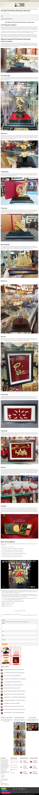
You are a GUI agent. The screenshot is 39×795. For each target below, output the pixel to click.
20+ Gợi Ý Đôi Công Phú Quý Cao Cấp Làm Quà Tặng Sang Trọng (14, 672)
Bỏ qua (35, 794)
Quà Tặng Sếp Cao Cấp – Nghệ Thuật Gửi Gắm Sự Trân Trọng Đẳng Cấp (15, 678)
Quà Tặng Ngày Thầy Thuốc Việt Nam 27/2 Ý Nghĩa (12, 703)
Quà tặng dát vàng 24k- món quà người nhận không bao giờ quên (14, 694)
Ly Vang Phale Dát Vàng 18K (25, 761)
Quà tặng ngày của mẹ (6, 9)
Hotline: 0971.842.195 (6, 792)
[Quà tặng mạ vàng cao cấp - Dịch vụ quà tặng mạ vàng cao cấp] (19, 4)
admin (8, 13)
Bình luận (3, 623)
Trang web (3, 639)
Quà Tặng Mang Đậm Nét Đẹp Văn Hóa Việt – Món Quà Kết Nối (14, 669)
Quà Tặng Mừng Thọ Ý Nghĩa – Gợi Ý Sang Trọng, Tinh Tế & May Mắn (14, 709)
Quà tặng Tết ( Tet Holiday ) (24, 9)
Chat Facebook (4, 790)
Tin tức (36, 9)
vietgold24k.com (6, 784)
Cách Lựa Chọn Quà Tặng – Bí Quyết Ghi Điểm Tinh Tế (12, 675)
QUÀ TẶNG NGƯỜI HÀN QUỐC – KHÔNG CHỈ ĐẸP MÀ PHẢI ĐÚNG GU (14, 691)
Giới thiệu (12, 790)
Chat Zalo (3, 788)
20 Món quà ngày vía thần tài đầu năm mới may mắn (28, 615)
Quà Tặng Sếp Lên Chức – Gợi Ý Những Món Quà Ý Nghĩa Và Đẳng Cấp (15, 697)
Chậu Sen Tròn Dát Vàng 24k (34, 766)
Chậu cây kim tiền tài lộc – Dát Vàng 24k (35, 772)
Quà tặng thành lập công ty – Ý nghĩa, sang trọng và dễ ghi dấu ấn (14, 712)
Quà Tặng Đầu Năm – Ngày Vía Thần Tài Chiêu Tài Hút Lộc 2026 (14, 706)
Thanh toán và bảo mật (14, 767)
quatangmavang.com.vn (9, 604)
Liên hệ (30, 790)
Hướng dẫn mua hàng (13, 759)
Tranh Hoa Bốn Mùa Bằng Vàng (25, 766)
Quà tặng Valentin (32, 9)
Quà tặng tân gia (17, 9)
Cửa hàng (16, 790)
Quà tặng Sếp (12, 9)
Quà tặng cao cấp (26, 790)
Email (3, 635)
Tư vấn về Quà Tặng (20, 790)
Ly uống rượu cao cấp (8, 606)
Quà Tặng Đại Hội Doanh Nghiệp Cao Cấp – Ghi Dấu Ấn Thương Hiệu (14, 700)
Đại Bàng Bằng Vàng (25, 772)
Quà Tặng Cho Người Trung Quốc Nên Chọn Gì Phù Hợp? (12, 681)
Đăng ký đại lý (12, 772)
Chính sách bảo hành (13, 765)
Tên (3, 631)
